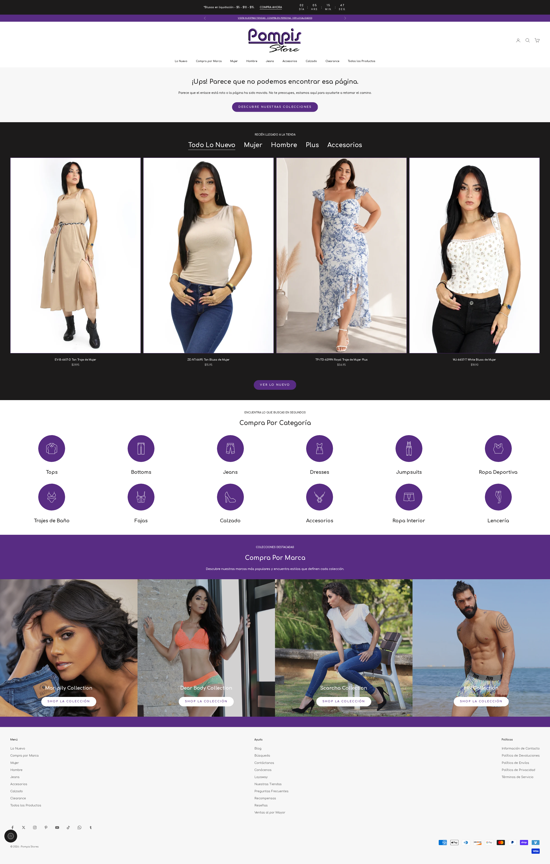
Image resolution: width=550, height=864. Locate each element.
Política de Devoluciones (521, 755)
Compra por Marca (209, 61)
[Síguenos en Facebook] (12, 827)
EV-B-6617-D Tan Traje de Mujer (75, 359)
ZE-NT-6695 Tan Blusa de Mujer (208, 359)
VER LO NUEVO (275, 384)
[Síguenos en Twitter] (23, 827)
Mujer (234, 61)
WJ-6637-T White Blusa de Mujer (474, 359)
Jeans (270, 61)
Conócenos (263, 770)
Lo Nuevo (181, 61)
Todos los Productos (361, 61)
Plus (312, 145)
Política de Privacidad (518, 770)
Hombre (251, 61)
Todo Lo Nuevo (211, 145)
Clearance (332, 61)
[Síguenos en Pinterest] (46, 827)
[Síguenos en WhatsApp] (79, 827)
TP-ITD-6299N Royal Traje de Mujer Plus (341, 359)
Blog (257, 748)
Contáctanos (264, 763)
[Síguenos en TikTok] (68, 827)
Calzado (311, 61)
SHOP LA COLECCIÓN (68, 701)
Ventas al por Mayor (269, 812)
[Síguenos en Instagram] (35, 827)
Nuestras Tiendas (268, 784)
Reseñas (261, 805)
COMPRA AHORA (271, 7)
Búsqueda (262, 755)
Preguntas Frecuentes (271, 791)
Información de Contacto (521, 748)
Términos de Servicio (517, 777)
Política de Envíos (515, 763)
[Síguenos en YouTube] (57, 827)
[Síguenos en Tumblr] (91, 827)
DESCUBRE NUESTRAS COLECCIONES (275, 106)
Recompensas (265, 798)
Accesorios (290, 61)
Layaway (261, 777)
